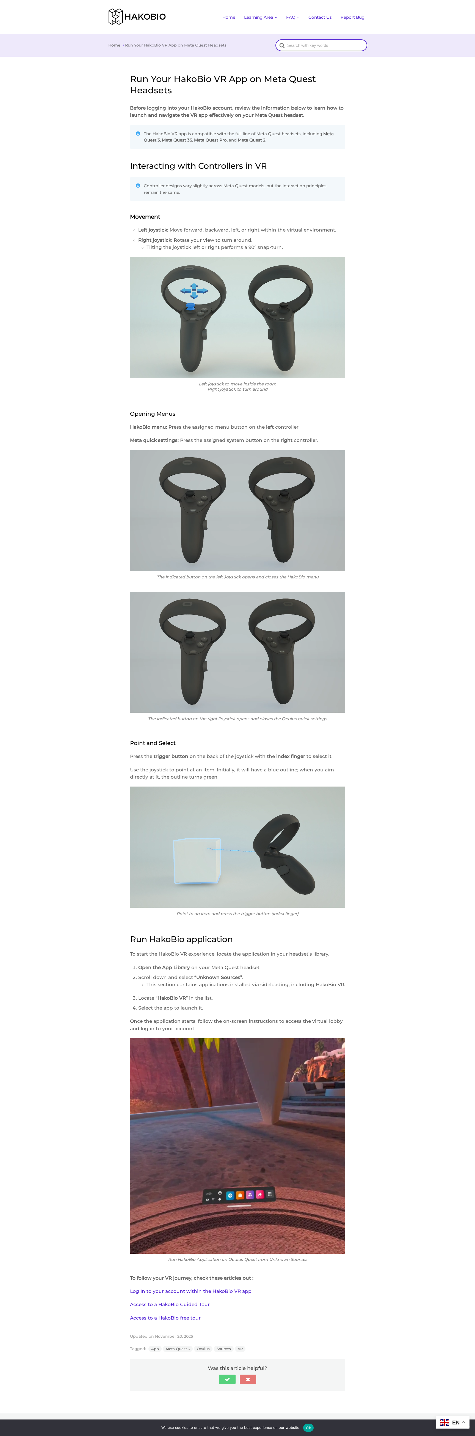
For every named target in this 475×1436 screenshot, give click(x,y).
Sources (224, 1349)
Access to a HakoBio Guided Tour (170, 1304)
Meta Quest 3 (178, 1349)
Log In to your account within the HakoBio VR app (191, 1291)
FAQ (291, 17)
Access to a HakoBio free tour (165, 1318)
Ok (308, 1428)
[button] (227, 1379)
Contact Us (320, 17)
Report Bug (352, 17)
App (155, 1349)
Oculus (203, 1349)
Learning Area (258, 17)
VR (240, 1349)
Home (228, 17)
